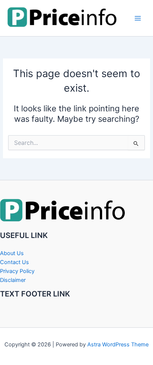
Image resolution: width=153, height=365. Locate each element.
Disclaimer (13, 280)
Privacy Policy (17, 271)
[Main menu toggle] (138, 18)
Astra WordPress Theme (118, 344)
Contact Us (14, 262)
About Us (12, 253)
